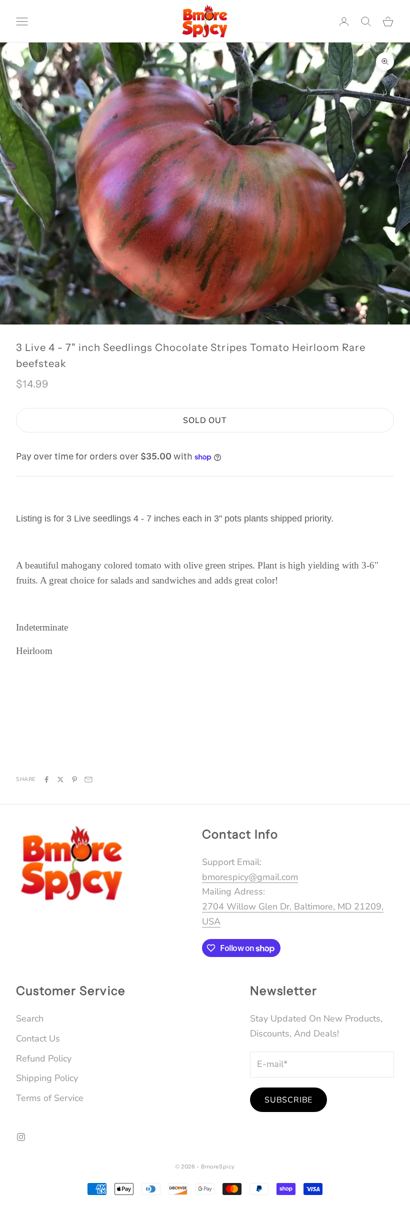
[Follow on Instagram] (21, 1137)
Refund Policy (44, 1058)
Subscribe (288, 1100)
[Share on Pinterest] (74, 780)
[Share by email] (88, 780)
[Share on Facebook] (46, 780)
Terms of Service (50, 1098)
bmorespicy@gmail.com (250, 877)
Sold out (204, 420)
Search (30, 1018)
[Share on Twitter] (60, 780)
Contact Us (38, 1038)
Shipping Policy (47, 1078)
